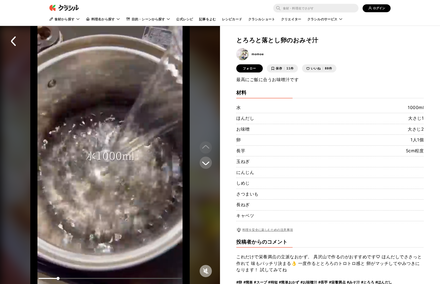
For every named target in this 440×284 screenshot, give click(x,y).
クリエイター (291, 19)
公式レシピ (184, 19)
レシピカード (232, 19)
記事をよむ (207, 19)
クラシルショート (261, 19)
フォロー (249, 68)
